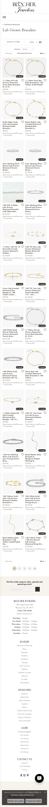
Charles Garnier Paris (24, 710)
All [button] (35, 568)
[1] (37, 589)
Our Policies (24, 752)
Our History (25, 738)
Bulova (24, 707)
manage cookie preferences (22, 795)
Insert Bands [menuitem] (24, 682)
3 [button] (24, 568)
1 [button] (15, 568)
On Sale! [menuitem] (24, 679)
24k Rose (24, 693)
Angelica (24, 704)
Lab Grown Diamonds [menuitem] (24, 645)
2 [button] (19, 568)
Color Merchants (24, 720)
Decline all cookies (15, 801)
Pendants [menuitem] (24, 655)
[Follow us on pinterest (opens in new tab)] (28, 775)
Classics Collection (24, 717)
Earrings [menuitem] (24, 662)
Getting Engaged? (24, 731)
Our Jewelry (24, 735)
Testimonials (24, 742)
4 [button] (29, 568)
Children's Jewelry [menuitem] (24, 672)
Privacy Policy (33, 792)
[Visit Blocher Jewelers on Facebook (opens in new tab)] (21, 775)
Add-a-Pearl (24, 697)
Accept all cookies (33, 801)
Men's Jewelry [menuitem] (24, 666)
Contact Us (24, 748)
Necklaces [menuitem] (24, 659)
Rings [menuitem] (24, 649)
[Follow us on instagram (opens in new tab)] (24, 775)
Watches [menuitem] (24, 669)
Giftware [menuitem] (24, 676)
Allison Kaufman (24, 700)
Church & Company (25, 714)
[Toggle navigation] (4, 17)
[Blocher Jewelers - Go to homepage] (24, 7)
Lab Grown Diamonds (12, 24)
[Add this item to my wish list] (22, 80)
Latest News (24, 745)
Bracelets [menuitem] (24, 652)
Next (42, 53)
